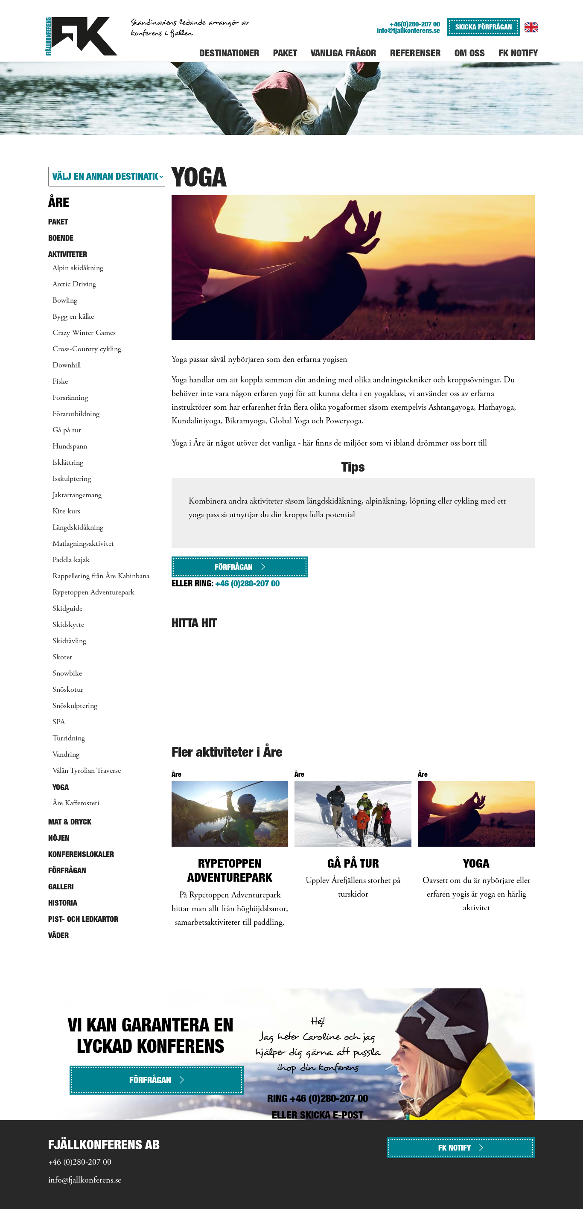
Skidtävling (69, 641)
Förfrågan (234, 566)
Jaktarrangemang (77, 495)
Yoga (60, 787)
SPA (58, 722)
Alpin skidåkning (77, 268)
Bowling (64, 301)
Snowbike (67, 674)
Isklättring (67, 463)
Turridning (68, 739)
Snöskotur (67, 690)
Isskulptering (71, 479)
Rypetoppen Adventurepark (93, 593)
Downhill (66, 366)
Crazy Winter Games (84, 333)
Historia (62, 902)
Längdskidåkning (77, 528)
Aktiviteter (67, 254)
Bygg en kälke (73, 317)
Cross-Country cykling (86, 349)
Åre (58, 202)
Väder (58, 935)
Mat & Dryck (69, 821)
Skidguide (67, 609)
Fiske (60, 382)
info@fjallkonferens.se (408, 30)
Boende (60, 237)
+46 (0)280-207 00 (247, 583)
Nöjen (59, 837)
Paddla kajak (71, 560)
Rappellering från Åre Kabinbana (100, 576)
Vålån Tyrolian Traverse (86, 771)
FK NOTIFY (454, 1147)
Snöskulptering (74, 706)
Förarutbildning (75, 414)
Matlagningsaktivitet (83, 544)
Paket (58, 221)
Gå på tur (66, 430)
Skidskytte (68, 625)
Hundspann (69, 447)
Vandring (65, 755)
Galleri (61, 886)
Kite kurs (66, 512)
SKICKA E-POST (331, 1115)
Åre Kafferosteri (75, 803)
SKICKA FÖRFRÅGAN (483, 27)
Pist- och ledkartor (83, 919)
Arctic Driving (74, 284)
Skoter (62, 657)
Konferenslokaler (81, 854)
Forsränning (70, 398)
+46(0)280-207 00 (415, 24)
